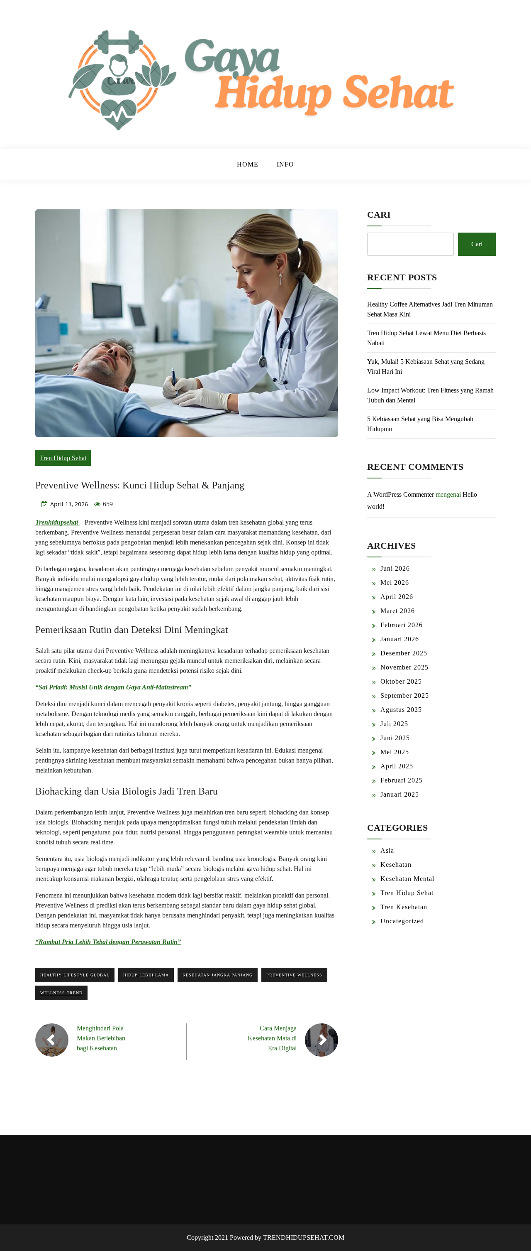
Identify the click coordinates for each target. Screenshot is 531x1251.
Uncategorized (402, 921)
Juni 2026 (395, 568)
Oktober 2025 (401, 681)
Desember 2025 (403, 653)
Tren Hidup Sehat (63, 457)
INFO (285, 164)
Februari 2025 (401, 780)
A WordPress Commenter (400, 494)
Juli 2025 (394, 723)
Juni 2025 (395, 737)
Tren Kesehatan (403, 906)
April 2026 (396, 596)
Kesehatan (396, 864)
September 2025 (404, 695)
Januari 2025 (399, 794)
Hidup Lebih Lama (146, 975)
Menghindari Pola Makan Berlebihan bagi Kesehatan (101, 1038)
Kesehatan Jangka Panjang (218, 975)
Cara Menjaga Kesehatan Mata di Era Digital (272, 1038)
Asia (387, 850)
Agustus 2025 (401, 709)
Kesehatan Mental (407, 878)
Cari (379, 214)
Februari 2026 (401, 624)
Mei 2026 (394, 582)
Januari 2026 (399, 639)
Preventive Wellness (294, 975)
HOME (247, 164)
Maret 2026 (397, 610)
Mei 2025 (394, 752)
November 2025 (404, 667)
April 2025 (396, 766)
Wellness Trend (61, 993)
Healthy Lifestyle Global (75, 975)
